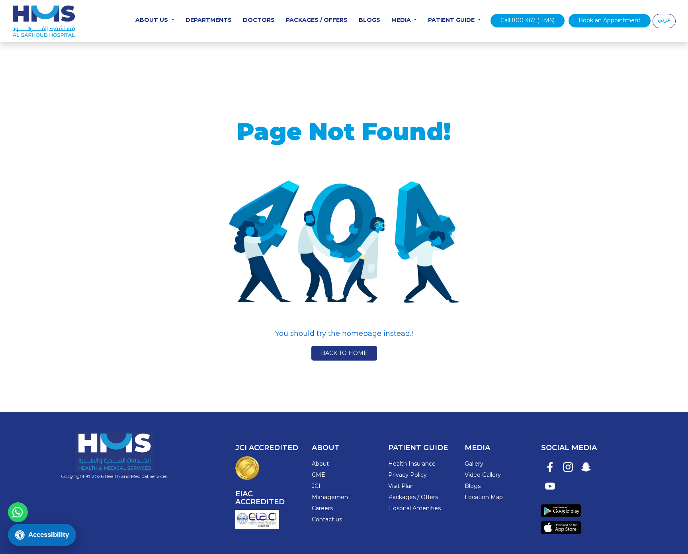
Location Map (484, 497)
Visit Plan (401, 486)
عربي (664, 19)
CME (318, 474)
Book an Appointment (610, 20)
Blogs (369, 19)
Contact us (327, 519)
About (320, 463)
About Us (152, 19)
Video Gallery (483, 474)
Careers (322, 508)
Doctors (259, 19)
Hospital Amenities (414, 508)
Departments (209, 19)
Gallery (474, 463)
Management (331, 497)
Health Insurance (412, 463)
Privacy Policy (407, 474)
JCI (316, 486)
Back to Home (344, 353)
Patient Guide (452, 19)
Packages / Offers (317, 19)
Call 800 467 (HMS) (527, 20)
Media (401, 19)
